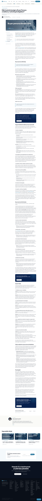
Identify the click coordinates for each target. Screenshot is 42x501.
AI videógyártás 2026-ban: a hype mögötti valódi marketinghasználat (20, 442)
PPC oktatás (26, 485)
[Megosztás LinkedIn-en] (6, 43)
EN (28, 1)
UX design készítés (27, 483)
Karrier (26, 1)
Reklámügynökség (38, 487)
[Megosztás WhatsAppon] (9, 43)
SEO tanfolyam (26, 486)
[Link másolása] (10, 43)
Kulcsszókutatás (16, 484)
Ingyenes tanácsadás (38, 488)
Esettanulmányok (37, 482)
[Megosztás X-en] (7, 43)
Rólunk (16, 1)
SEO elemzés (16, 482)
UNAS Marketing (32, 493)
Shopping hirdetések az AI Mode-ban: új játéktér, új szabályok (34, 442)
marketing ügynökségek (21, 47)
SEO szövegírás (16, 485)
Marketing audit (11, 483)
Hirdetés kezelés (6, 440)
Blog (11, 1)
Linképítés (16, 483)
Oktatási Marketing (32, 489)
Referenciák (20, 1)
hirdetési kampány (30, 191)
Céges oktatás (26, 488)
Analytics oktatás (27, 487)
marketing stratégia (17, 35)
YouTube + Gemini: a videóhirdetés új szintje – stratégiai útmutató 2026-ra (8, 442)
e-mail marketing (18, 230)
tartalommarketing (17, 192)
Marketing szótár (37, 486)
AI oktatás (26, 484)
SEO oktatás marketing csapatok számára (27, 490)
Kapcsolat (23, 1)
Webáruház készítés (27, 482)
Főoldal (9, 1)
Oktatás (14, 1)
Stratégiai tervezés (11, 482)
